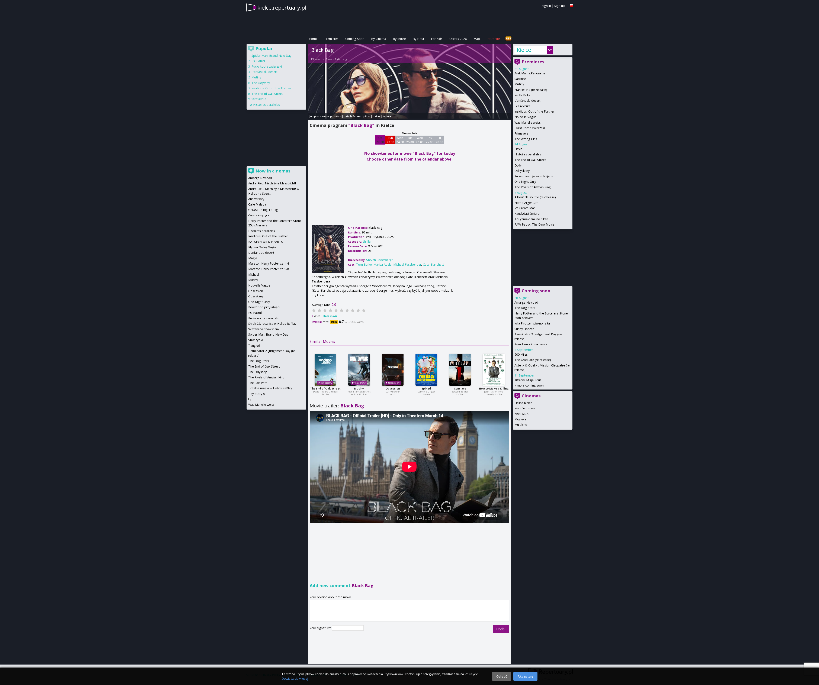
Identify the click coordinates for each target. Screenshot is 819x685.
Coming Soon (354, 39)
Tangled (254, 345)
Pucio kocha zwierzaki (529, 128)
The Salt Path (257, 383)
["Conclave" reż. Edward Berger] (460, 370)
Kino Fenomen (524, 408)
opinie (387, 116)
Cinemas (531, 396)
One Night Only (525, 182)
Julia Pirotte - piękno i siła (532, 323)
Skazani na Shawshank (263, 329)
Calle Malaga (257, 204)
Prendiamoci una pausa (530, 344)
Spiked (426, 388)
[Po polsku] (571, 5)
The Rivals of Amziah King (532, 187)
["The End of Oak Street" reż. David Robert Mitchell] (325, 370)
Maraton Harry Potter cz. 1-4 (268, 263)
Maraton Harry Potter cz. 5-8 (268, 269)
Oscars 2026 (458, 39)
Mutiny (359, 388)
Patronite (493, 39)
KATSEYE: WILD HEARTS (265, 242)
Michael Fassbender (407, 264)
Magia (252, 258)
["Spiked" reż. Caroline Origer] (426, 370)
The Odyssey (260, 83)
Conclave (460, 388)
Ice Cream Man (525, 208)
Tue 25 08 (410, 140)
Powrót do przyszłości (264, 307)
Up (250, 399)
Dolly (517, 165)
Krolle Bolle (522, 95)
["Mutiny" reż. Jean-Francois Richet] (359, 370)
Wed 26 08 (420, 140)
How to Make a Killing (493, 388)
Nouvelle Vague (525, 117)
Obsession (393, 388)
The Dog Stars (524, 308)
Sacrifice (520, 79)
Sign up (559, 6)
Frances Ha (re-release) (530, 90)
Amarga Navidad (526, 302)
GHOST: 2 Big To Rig (263, 210)
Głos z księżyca (258, 215)
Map (476, 39)
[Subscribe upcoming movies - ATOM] (508, 38)
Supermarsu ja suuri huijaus (533, 176)
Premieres (331, 39)
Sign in (546, 6)
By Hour (418, 39)
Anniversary (256, 199)
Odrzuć (501, 676)
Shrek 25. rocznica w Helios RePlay (272, 324)
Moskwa (520, 419)
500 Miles (521, 354)
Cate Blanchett (433, 264)
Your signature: (321, 628)
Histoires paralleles (527, 154)
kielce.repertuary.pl (281, 7)
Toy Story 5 (256, 394)
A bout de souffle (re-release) (535, 197)
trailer (376, 116)
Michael (253, 274)
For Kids (437, 39)
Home (313, 39)
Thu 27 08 (429, 140)
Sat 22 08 (380, 140)
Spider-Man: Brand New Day (271, 56)
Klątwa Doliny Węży (262, 247)
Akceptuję (525, 676)
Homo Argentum (526, 203)
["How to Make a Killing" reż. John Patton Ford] (494, 370)
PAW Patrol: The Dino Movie (534, 224)
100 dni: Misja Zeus (527, 380)
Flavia (518, 149)
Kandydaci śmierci (527, 213)
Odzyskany (522, 171)
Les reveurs (522, 106)
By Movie (399, 39)
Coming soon (536, 291)
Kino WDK (521, 414)
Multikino (520, 425)
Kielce (524, 50)
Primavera (521, 133)
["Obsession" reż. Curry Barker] (393, 370)
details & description (357, 116)
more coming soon (530, 385)
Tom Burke (364, 264)
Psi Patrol (258, 61)
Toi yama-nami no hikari (531, 219)
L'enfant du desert (527, 100)
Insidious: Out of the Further (534, 111)
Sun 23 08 (390, 140)
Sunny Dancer (524, 329)
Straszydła (258, 99)
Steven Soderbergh (337, 59)
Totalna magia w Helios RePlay (270, 388)
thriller (367, 241)
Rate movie (330, 315)
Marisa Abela (382, 264)
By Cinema (378, 39)
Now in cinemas (273, 171)
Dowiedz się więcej (295, 678)
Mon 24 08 (400, 140)
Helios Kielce (523, 403)
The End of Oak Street (325, 388)
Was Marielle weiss (527, 122)
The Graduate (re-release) (532, 360)
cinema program (330, 116)
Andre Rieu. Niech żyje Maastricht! (272, 183)
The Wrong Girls (525, 139)
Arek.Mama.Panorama (529, 73)
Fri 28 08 (439, 140)
